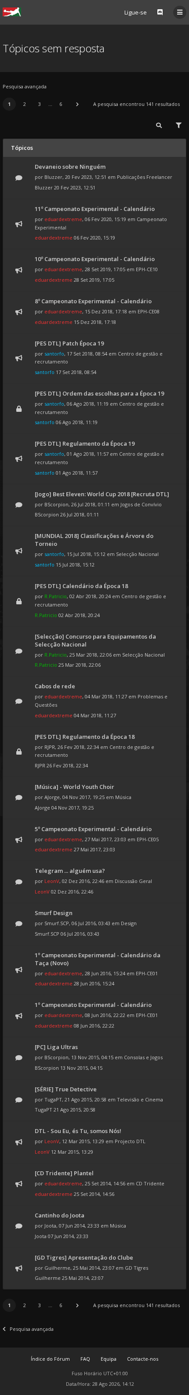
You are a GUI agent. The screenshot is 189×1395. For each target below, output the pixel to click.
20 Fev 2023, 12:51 (74, 187)
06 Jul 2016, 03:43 (80, 933)
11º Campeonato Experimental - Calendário (95, 209)
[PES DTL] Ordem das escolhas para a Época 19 (99, 393)
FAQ (85, 1358)
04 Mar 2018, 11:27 (95, 715)
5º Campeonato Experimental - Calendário (93, 829)
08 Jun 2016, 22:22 (94, 1025)
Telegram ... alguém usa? (70, 871)
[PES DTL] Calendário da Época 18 (81, 586)
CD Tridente (150, 1183)
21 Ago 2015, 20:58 (74, 1109)
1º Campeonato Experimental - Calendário (93, 1005)
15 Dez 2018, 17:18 (95, 322)
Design (129, 923)
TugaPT (53, 1099)
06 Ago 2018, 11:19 (77, 422)
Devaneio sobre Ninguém (70, 167)
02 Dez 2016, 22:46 (72, 891)
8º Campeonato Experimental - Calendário (93, 301)
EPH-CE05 (148, 839)
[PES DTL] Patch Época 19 (69, 343)
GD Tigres (136, 1267)
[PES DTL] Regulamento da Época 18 (84, 737)
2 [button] (24, 104)
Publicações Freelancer (144, 177)
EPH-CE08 (149, 311)
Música (123, 797)
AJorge (52, 797)
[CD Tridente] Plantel (64, 1173)
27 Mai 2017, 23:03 (94, 849)
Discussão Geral (133, 881)
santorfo (54, 353)
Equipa (108, 1358)
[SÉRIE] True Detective (66, 1089)
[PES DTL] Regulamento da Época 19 (84, 443)
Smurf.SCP (56, 923)
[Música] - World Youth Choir (74, 787)
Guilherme (57, 1267)
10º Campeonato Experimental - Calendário (95, 259)
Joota (50, 1225)
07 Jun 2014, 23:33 (68, 1236)
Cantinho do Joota (59, 1215)
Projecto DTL (130, 1141)
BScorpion (56, 504)
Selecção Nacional (137, 554)
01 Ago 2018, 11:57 (77, 472)
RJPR (49, 747)
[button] (77, 104)
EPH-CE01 (147, 973)
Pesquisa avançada (25, 86)
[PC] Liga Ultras (56, 1047)
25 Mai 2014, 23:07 (82, 1278)
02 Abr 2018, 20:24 (79, 615)
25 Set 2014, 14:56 (94, 1194)
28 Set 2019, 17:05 (94, 279)
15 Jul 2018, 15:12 (75, 564)
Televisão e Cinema (140, 1099)
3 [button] (39, 104)
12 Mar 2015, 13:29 (72, 1151)
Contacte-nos (142, 1358)
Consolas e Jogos (143, 1057)
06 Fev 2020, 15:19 (94, 237)
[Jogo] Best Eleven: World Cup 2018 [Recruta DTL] (102, 494)
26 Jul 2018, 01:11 (79, 514)
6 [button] (60, 104)
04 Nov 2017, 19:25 (72, 807)
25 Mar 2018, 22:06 (79, 664)
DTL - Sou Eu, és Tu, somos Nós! (78, 1131)
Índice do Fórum (50, 1358)
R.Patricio (55, 596)
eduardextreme (63, 219)
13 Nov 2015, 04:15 (81, 1067)
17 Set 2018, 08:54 (76, 372)
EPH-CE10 (147, 269)
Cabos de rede (55, 686)
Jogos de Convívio (141, 504)
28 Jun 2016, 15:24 (94, 983)
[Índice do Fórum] (12, 11)
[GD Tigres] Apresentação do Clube (84, 1257)
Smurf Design (54, 913)
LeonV (51, 881)
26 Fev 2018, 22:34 (67, 765)
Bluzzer (53, 177)
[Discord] (160, 12)
